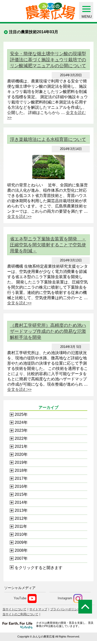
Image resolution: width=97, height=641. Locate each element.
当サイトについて (14, 609)
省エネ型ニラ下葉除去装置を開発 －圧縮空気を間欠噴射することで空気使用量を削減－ (48, 244)
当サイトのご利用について (20, 614)
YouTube (20, 598)
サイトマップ (38, 609)
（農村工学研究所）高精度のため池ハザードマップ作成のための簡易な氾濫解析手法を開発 (48, 331)
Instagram (65, 598)
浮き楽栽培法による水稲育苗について (48, 139)
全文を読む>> (19, 216)
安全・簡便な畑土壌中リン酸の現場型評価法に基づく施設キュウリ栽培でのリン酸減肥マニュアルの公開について (48, 59)
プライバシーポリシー (65, 609)
